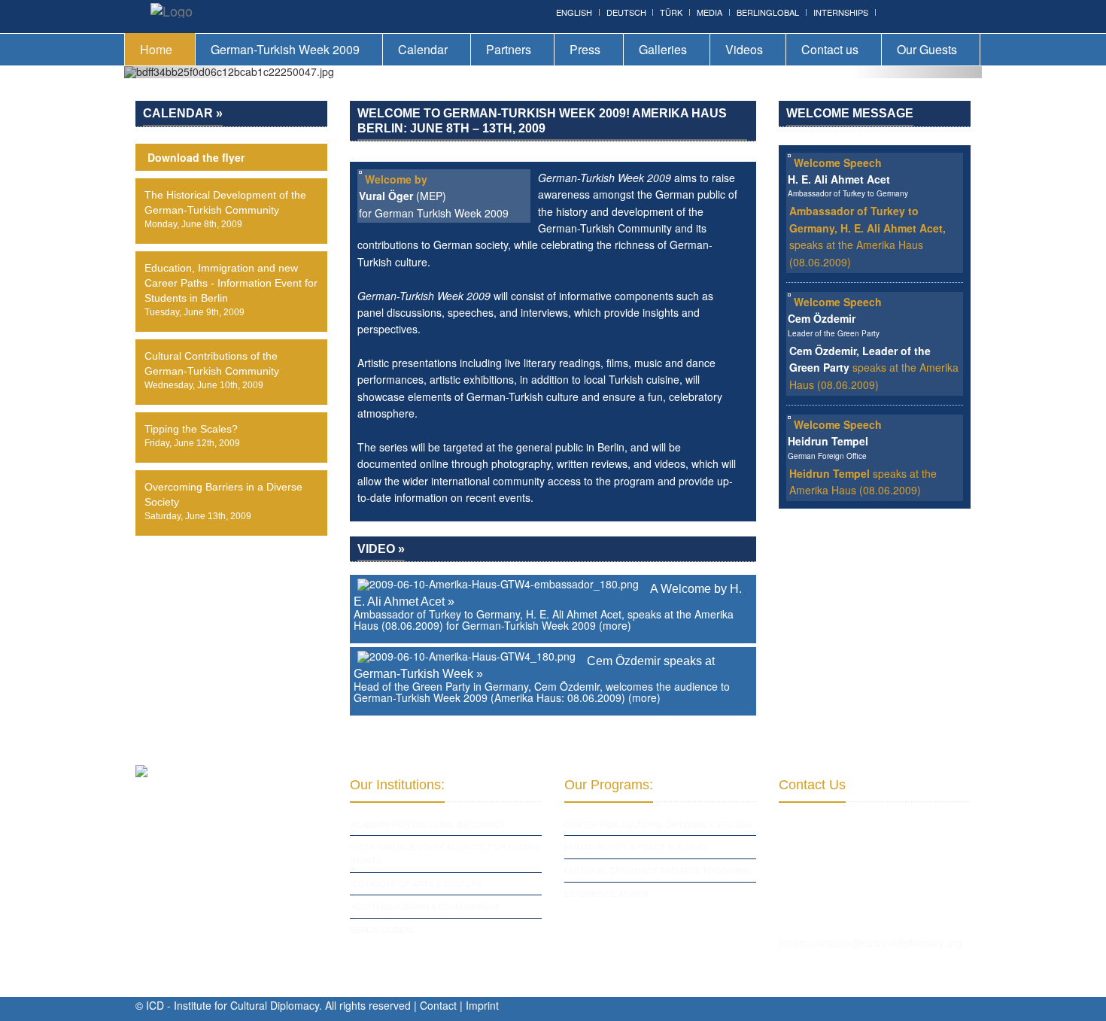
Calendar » (183, 113)
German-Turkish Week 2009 (285, 49)
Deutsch (626, 12)
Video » (381, 548)
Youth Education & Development (425, 906)
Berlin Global (382, 929)
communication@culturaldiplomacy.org (870, 942)
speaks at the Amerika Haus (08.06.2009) (874, 367)
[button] (188, 72)
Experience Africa (606, 893)
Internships (840, 12)
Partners (508, 49)
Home (156, 49)
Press (585, 49)
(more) (615, 625)
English (574, 12)
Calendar (423, 49)
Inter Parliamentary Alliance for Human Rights (444, 853)
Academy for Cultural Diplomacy (428, 824)
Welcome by (396, 179)
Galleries (663, 49)
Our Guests (927, 49)
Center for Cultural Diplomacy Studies (658, 824)
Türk (671, 12)
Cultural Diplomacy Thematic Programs (658, 870)
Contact (438, 1005)
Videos (744, 49)
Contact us (829, 49)
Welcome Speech (838, 162)
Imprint (482, 1005)
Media (709, 12)
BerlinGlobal (768, 12)
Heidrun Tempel (829, 473)
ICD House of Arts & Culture (416, 883)
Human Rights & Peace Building (635, 846)
